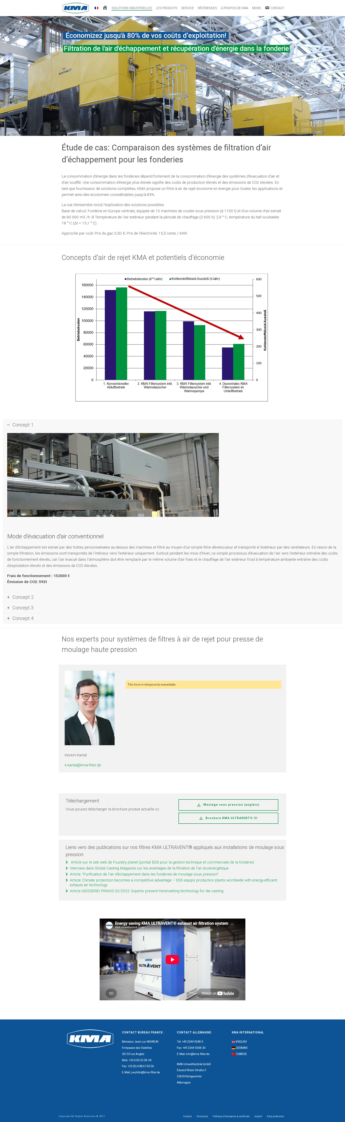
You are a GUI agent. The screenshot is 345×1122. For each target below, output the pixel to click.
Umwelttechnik (192, 1064)
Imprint (258, 1116)
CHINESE (241, 1054)
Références (207, 8)
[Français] (96, 8)
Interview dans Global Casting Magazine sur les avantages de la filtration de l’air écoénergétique (149, 868)
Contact (187, 1116)
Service (187, 8)
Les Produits (166, 8)
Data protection (275, 1116)
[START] (105, 8)
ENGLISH (241, 1041)
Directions (202, 1116)
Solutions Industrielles (132, 8)
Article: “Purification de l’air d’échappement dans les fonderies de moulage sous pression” (144, 874)
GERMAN (241, 1047)
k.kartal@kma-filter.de (83, 765)
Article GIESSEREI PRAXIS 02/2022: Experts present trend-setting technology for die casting (146, 891)
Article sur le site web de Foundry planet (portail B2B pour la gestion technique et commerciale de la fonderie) (162, 862)
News (256, 8)
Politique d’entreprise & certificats (231, 1116)
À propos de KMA (234, 8)
